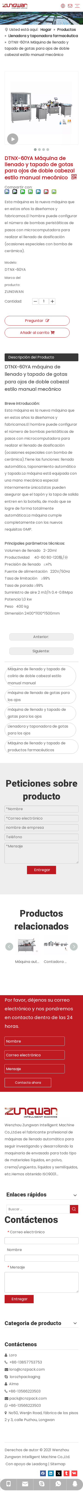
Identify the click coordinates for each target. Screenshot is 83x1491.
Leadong (39, 1464)
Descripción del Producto (31, 357)
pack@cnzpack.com (28, 1398)
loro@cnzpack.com (27, 1369)
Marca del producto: (13, 281)
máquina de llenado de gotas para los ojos (39, 696)
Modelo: (11, 262)
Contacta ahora (28, 1082)
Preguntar (34, 320)
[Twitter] (59, 1473)
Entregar (42, 870)
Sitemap (57, 1464)
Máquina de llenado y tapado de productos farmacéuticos (36, 746)
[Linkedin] (51, 1473)
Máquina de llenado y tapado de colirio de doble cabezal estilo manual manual (36, 676)
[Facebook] (43, 1473)
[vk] (74, 1473)
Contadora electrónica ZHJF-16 (56, 961)
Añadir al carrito (34, 332)
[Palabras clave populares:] (74, 1209)
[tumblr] (66, 1473)
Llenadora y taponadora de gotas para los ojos (38, 730)
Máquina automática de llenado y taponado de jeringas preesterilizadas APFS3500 (27, 961)
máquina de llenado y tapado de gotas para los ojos (37, 713)
